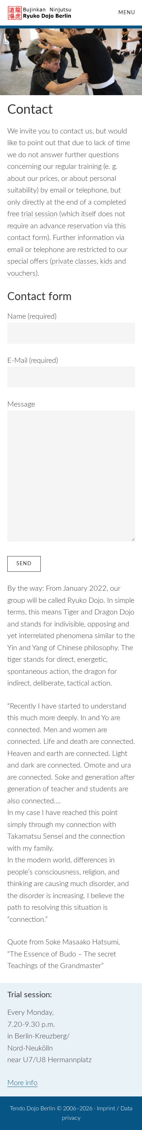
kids (106, 261)
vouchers (21, 273)
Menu (126, 12)
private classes (74, 261)
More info (22, 1083)
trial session (39, 214)
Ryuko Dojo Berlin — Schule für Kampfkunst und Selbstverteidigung (40, 13)
